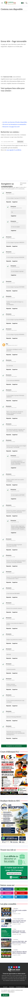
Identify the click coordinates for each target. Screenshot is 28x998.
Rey (7, 344)
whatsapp (22, 889)
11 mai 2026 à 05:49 (10, 650)
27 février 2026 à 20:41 (10, 506)
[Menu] (2, 3)
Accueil (5, 987)
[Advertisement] (14, 26)
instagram (8, 893)
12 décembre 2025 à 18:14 (11, 425)
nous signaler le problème (13, 150)
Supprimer (15, 201)
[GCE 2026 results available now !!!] (6, 912)
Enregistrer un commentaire (14, 746)
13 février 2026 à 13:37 (10, 475)
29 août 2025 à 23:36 (10, 315)
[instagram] (17, 967)
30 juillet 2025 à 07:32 (10, 253)
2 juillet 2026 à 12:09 (15, 491)
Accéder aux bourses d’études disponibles (15, 122)
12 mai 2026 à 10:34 (10, 665)
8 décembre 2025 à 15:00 (11, 407)
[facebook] (9, 967)
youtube (22, 893)
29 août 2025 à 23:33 (10, 297)
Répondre (8, 201)
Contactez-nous (20, 987)
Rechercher (20, 141)
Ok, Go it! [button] (5, 995)
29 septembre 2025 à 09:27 (11, 345)
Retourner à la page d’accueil (11, 126)
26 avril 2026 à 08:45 (10, 619)
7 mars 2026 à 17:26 (15, 522)
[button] (22, 3)
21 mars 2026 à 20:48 (10, 556)
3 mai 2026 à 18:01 (14, 222)
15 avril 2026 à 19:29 (10, 604)
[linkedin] (12, 967)
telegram (8, 897)
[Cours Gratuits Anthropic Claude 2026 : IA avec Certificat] (6, 922)
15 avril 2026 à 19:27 (10, 589)
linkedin (22, 897)
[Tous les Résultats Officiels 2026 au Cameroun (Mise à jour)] (6, 953)
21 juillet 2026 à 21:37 (10, 696)
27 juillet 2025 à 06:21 (10, 238)
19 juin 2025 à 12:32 (10, 194)
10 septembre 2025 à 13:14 (16, 208)
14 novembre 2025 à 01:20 (11, 391)
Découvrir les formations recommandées (14, 124)
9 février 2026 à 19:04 (10, 441)
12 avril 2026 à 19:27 (10, 573)
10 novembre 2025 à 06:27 (11, 376)
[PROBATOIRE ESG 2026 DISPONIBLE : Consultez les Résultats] (6, 932)
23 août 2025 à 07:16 (15, 267)
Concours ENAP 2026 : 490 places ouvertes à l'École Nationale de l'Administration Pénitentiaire (19, 942)
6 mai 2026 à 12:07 (10, 635)
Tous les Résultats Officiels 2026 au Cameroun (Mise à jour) (19, 952)
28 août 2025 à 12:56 (10, 282)
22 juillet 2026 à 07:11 (10, 712)
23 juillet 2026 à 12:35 (10, 727)
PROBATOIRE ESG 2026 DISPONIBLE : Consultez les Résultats (19, 931)
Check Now (10, 991)
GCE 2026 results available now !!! (19, 911)
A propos (11, 987)
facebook (8, 889)
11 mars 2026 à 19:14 (15, 457)
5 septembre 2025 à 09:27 (11, 330)
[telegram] (19, 967)
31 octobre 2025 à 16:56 (11, 361)
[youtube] (14, 967)
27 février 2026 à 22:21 (10, 540)
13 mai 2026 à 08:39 (10, 680)
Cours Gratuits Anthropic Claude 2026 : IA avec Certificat (19, 921)
